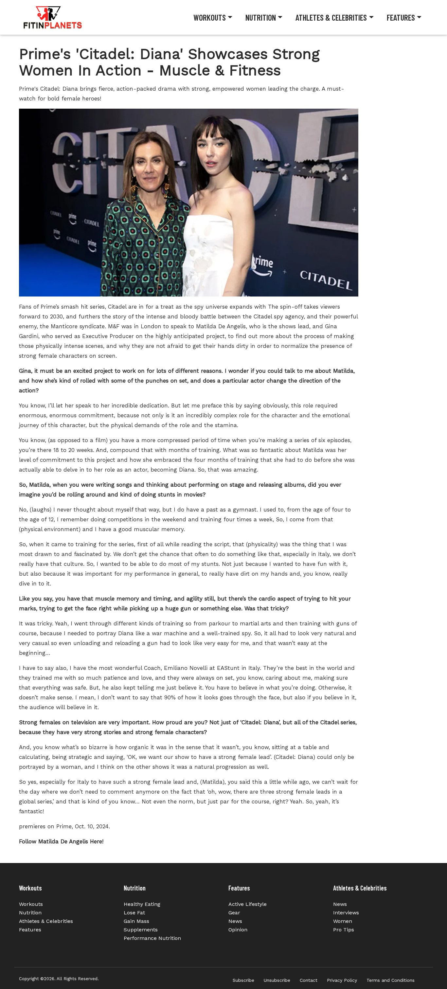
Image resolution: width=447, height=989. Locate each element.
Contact (308, 980)
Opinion (237, 929)
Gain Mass (136, 921)
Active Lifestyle (247, 904)
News (235, 921)
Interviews (346, 912)
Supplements (141, 929)
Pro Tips (343, 929)
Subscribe (243, 980)
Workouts (209, 17)
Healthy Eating (142, 904)
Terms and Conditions (391, 980)
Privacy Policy (342, 980)
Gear (234, 912)
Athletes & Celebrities (331, 17)
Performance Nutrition (152, 938)
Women (342, 921)
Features (401, 17)
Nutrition (260, 17)
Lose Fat (134, 912)
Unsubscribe (277, 980)
